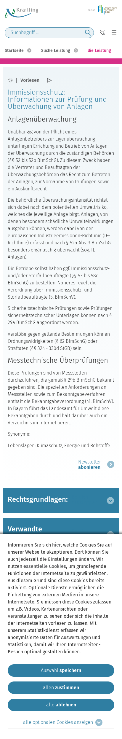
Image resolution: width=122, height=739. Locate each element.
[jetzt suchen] (88, 33)
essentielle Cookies (44, 566)
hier (56, 545)
